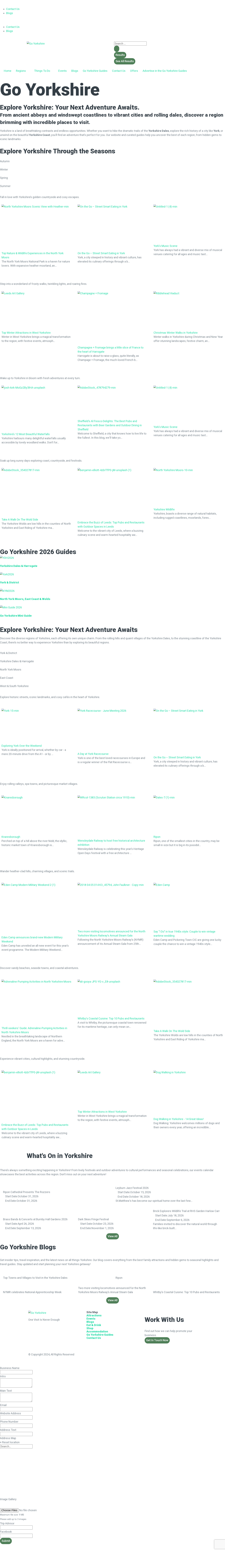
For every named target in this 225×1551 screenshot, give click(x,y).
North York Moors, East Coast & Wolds (25, 599)
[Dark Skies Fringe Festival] (112, 1219)
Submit (6, 1540)
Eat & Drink (93, 1325)
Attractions (93, 1315)
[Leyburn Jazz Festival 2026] (168, 1192)
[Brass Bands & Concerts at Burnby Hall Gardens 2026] (37, 1219)
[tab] (112, 159)
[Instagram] (40, 1328)
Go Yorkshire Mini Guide (16, 615)
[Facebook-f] (32, 1328)
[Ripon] (168, 1275)
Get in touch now (157, 1340)
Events (90, 1318)
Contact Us (13, 9)
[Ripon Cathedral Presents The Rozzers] (56, 1192)
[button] (112, 20)
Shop (89, 1328)
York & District (9, 582)
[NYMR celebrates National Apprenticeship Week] (37, 1290)
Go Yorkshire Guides (99, 1334)
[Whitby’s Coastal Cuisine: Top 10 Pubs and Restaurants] (187, 1290)
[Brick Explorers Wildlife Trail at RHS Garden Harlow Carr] (187, 1219)
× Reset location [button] (10, 1442)
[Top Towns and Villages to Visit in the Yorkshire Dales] (56, 1275)
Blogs (9, 13)
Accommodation (97, 1331)
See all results (125, 61)
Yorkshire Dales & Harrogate (18, 566)
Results (120, 54)
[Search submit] (116, 49)
